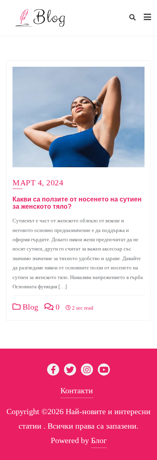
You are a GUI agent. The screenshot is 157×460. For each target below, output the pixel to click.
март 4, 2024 (37, 182)
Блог (99, 440)
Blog (29, 306)
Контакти (76, 390)
